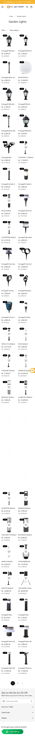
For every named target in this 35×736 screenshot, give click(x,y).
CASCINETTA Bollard (8, 535)
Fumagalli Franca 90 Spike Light (8, 317)
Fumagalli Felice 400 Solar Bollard (25, 641)
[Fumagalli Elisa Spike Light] (26, 227)
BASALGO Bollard (7, 397)
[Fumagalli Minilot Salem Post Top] (26, 94)
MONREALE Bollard (25, 455)
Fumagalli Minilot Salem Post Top (24, 104)
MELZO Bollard (6, 424)
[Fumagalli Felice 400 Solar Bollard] (26, 631)
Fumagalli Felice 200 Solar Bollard (8, 641)
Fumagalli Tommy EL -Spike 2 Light (26, 264)
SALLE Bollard (6, 211)
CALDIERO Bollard (7, 371)
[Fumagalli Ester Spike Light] (9, 254)
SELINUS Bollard (7, 588)
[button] (31, 7)
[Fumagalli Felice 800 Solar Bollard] (9, 658)
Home (11, 16)
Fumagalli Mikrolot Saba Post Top (7, 51)
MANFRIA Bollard (7, 455)
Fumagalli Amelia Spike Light (24, 317)
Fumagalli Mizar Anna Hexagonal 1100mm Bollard (9, 77)
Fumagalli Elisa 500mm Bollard (6, 615)
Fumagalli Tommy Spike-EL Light (7, 291)
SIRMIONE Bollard (24, 371)
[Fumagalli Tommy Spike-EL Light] (9, 280)
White (3, 433)
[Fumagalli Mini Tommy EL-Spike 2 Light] (9, 147)
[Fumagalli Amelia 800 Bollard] (9, 174)
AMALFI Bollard (6, 562)
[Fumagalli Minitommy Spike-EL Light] (26, 280)
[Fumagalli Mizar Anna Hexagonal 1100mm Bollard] (9, 67)
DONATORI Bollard (8, 508)
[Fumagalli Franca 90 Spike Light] (9, 307)
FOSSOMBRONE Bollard (24, 562)
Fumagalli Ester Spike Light (8, 264)
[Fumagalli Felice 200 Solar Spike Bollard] (26, 200)
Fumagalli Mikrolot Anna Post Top (7, 104)
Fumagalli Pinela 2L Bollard (25, 668)
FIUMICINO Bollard (8, 482)
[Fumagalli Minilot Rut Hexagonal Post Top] (26, 41)
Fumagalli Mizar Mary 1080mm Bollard (9, 131)
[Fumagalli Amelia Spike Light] (26, 307)
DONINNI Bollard (24, 482)
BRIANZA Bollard (24, 508)
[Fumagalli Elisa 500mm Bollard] (9, 605)
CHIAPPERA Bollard (8, 237)
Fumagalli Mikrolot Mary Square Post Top (24, 131)
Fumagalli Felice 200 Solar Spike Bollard (25, 211)
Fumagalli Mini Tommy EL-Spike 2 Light (7, 157)
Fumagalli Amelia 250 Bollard (25, 184)
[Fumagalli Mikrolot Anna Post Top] (9, 94)
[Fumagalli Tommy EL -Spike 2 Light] (26, 254)
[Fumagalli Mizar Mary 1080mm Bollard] (9, 120)
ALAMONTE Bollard (25, 397)
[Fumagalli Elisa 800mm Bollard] (26, 605)
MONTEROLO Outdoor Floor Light (25, 77)
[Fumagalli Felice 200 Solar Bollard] (9, 631)
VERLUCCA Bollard (8, 344)
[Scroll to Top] (31, 726)
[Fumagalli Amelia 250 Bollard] (26, 174)
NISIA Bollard (23, 344)
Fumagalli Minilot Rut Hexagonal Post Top (25, 51)
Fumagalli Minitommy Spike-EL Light (25, 291)
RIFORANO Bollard (25, 535)
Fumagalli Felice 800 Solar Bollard (8, 668)
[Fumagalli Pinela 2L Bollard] (26, 658)
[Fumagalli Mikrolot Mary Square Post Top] (26, 120)
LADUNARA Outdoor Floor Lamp (25, 588)
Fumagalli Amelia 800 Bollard (8, 184)
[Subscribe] (31, 701)
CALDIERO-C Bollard (25, 157)
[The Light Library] (15, 7)
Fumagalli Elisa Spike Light (25, 237)
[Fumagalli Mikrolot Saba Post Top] (9, 41)
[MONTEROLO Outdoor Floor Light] (26, 67)
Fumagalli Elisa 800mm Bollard (23, 615)
